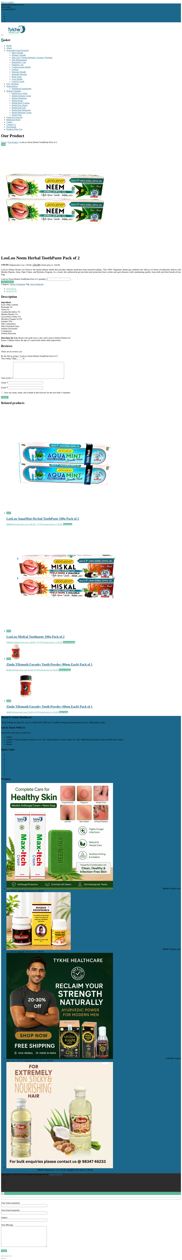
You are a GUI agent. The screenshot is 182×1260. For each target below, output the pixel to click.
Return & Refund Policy (16, 764)
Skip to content (7, 2)
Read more (67, 524)
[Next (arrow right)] (5, 1258)
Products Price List (14, 129)
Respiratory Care (19, 62)
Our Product (13, 142)
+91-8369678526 (20, 744)
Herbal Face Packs (19, 105)
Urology (15, 69)
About (9, 48)
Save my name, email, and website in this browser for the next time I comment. (37, 392)
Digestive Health (19, 72)
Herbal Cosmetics (13, 91)
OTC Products (12, 84)
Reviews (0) (11, 291)
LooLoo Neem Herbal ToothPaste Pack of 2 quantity (23, 279)
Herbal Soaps (17, 100)
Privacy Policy (12, 762)
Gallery (9, 122)
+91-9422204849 (53, 744)
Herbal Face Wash (19, 93)
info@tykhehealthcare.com (23, 742)
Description (11, 289)
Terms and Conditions (15, 771)
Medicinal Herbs (13, 120)
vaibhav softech (55, 1174)
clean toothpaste (37, 284)
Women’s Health (19, 55)
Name (4, 383)
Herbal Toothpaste (17, 284)
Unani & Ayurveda (14, 117)
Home (9, 45)
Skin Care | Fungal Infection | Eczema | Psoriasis (32, 57)
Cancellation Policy (14, 769)
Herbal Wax (17, 115)
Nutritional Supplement (21, 89)
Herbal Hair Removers (21, 110)
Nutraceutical (12, 86)
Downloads (11, 127)
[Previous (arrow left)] (2, 1258)
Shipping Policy (13, 767)
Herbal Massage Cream (21, 112)
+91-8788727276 (37, 744)
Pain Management (19, 60)
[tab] (93, 289)
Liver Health (17, 79)
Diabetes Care (18, 65)
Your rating (6, 358)
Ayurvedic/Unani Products (17, 50)
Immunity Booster (19, 74)
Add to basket (7, 282)
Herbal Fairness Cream (21, 96)
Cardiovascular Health (21, 67)
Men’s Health (17, 53)
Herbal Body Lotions (21, 103)
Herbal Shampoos (19, 98)
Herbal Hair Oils (19, 108)
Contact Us (11, 124)
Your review (7, 378)
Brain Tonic (17, 77)
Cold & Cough (18, 81)
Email (4, 387)
